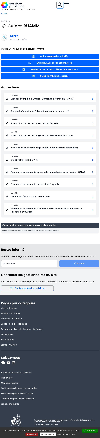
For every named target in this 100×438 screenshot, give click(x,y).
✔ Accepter (89, 430)
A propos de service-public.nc (16, 372)
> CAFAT (4, 13)
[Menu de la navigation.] (66, 5)
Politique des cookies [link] (66, 434)
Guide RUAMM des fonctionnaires (54, 62)
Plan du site (7, 377)
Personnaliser (48, 434)
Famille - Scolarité (10, 313)
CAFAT (14, 36)
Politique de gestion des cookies (17, 393)
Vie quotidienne (9, 308)
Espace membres (10, 403)
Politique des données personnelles (19, 388)
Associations (7, 339)
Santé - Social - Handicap (14, 323)
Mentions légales (9, 383)
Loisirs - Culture (9, 344)
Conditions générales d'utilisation (18, 398)
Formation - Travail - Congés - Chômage (22, 329)
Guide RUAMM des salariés (54, 56)
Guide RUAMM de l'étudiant (54, 75)
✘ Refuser (32, 434)
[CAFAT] (4, 37)
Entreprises (7, 334)
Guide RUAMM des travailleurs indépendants (54, 69)
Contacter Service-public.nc (30, 288)
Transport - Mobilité (11, 318)
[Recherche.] (60, 5)
